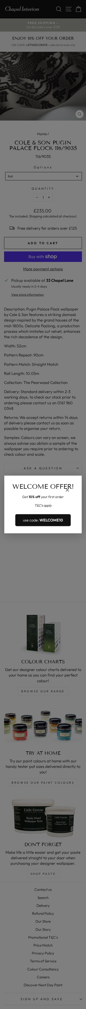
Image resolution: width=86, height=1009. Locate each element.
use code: (43, 520)
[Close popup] (67, 490)
